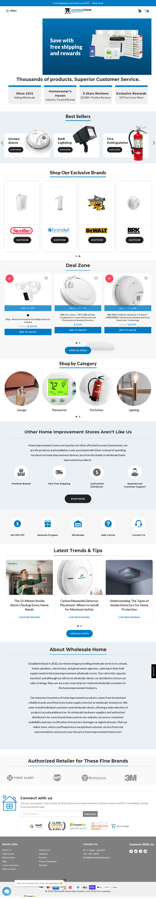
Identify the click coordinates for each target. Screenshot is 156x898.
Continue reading (29, 617)
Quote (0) (153, 671)
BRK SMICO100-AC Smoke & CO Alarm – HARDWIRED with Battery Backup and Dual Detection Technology (128, 317)
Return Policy (8, 857)
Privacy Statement (48, 861)
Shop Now (15, 150)
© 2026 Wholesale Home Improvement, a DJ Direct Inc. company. (78, 891)
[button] (6, 891)
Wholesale (78, 535)
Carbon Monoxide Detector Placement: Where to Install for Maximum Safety (79, 605)
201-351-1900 (91, 853)
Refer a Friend (9, 869)
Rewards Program (47, 535)
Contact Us (138, 535)
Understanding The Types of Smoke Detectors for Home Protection (129, 605)
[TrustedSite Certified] (78, 826)
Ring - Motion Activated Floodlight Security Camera (28, 320)
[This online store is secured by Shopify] (36, 826)
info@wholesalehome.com (96, 857)
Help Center (108, 535)
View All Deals (78, 350)
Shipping (43, 853)
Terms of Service (10, 865)
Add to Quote (28, 332)
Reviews (43, 857)
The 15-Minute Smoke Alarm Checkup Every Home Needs (29, 605)
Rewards (43, 865)
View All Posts (80, 633)
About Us (6, 850)
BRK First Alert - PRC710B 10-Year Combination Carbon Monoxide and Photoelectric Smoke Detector (78, 317)
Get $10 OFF (17, 535)
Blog (4, 861)
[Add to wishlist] (46, 278)
